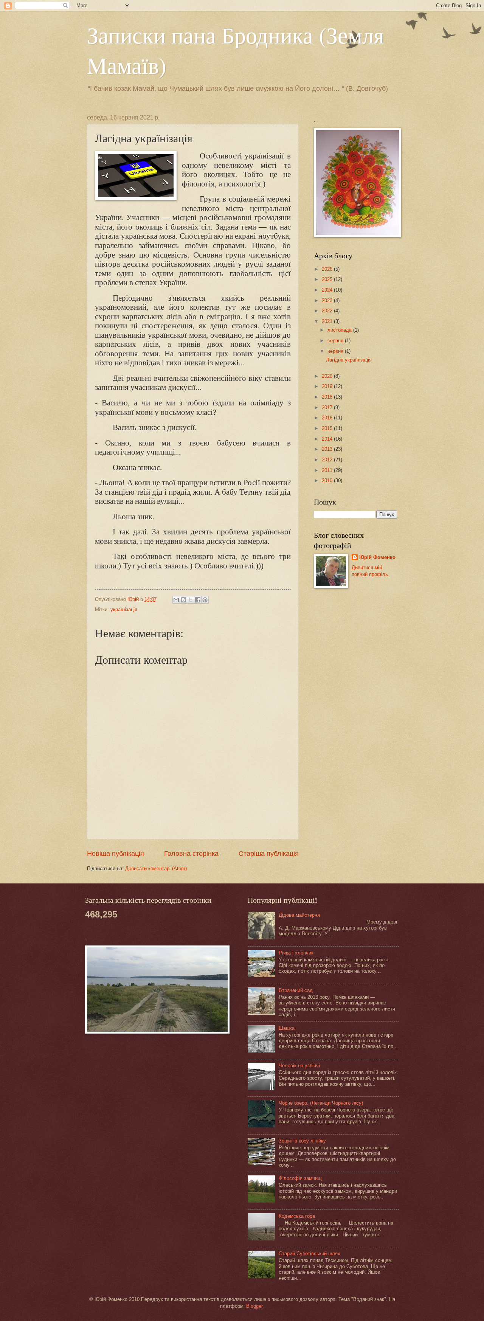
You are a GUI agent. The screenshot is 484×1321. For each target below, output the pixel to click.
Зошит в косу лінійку (302, 1141)
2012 (328, 460)
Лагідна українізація (349, 360)
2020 (328, 376)
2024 (328, 290)
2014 (328, 439)
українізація (123, 609)
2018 (328, 397)
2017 (328, 407)
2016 (328, 418)
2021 (328, 321)
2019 (328, 386)
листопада (340, 330)
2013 (328, 449)
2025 (328, 279)
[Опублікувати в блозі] (183, 600)
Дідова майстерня (299, 915)
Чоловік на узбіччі (299, 1065)
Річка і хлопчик (296, 953)
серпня (336, 340)
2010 (328, 480)
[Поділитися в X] (190, 600)
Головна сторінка (191, 853)
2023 (328, 300)
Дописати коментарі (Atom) (156, 868)
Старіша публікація (269, 853)
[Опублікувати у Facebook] (198, 600)
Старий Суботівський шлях (309, 1253)
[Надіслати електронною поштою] (176, 600)
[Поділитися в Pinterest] (205, 600)
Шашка (287, 1028)
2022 (328, 311)
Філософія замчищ (300, 1178)
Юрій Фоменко (377, 557)
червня (336, 351)
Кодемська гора (297, 1216)
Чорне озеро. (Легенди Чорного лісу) (321, 1103)
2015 (328, 428)
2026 (328, 269)
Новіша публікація (115, 853)
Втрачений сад (296, 990)
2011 (328, 470)
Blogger (254, 1306)
